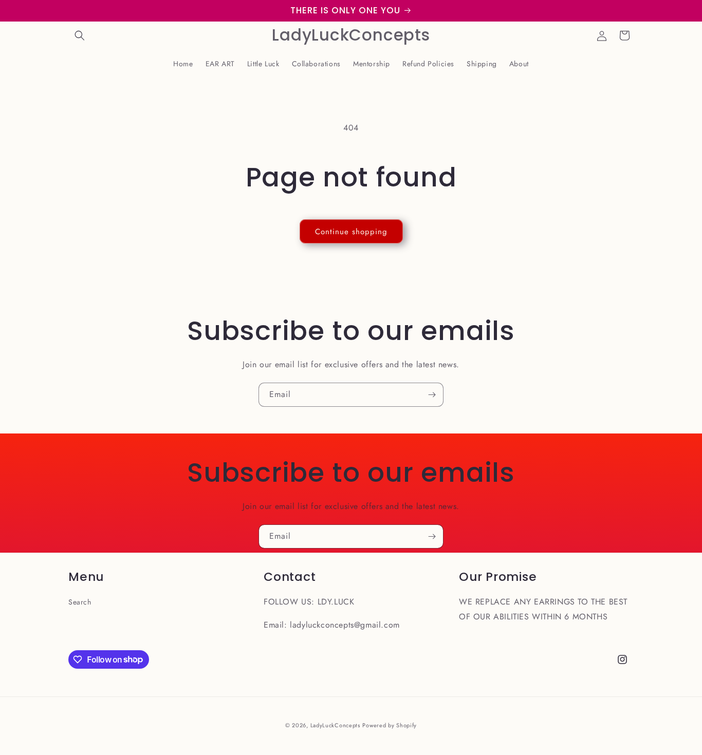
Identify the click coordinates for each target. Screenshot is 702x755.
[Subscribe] (431, 395)
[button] (79, 35)
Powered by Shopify (389, 725)
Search (79, 602)
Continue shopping (351, 231)
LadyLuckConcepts (335, 725)
